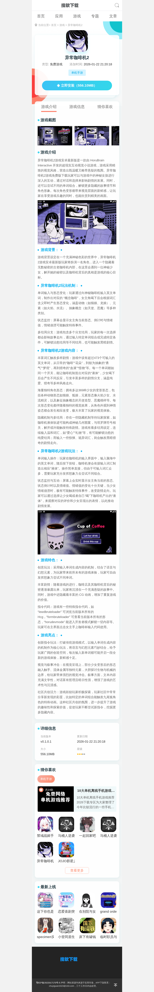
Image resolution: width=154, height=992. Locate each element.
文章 (113, 16)
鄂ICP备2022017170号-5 (48, 982)
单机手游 (77, 72)
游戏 (77, 16)
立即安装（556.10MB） (79, 85)
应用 (59, 16)
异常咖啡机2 (75, 25)
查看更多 (77, 870)
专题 (95, 16)
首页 (41, 16)
